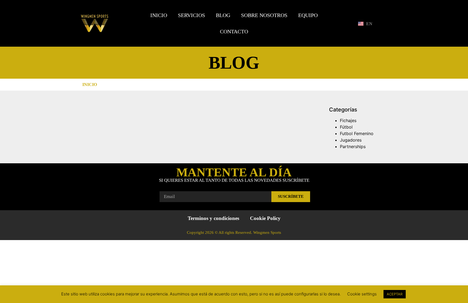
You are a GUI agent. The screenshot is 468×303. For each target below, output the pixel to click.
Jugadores (351, 140)
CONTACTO (234, 31)
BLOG (223, 15)
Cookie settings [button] (362, 293)
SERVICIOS (191, 15)
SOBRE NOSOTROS (264, 15)
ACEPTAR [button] (394, 294)
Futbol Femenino (356, 133)
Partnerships (353, 146)
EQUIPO (308, 15)
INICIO (158, 15)
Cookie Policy (265, 218)
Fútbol (346, 127)
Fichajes (348, 120)
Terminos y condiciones (213, 218)
